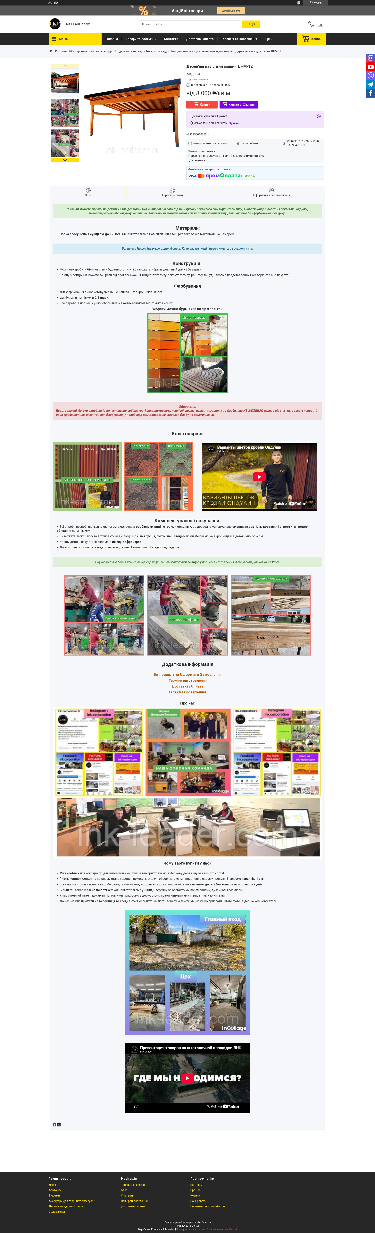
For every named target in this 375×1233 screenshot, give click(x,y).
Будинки (54, 1195)
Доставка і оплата (200, 39)
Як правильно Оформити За (179, 674)
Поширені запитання (134, 1201)
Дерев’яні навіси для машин (214, 51)
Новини (195, 1195)
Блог (124, 1190)
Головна (111, 39)
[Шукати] (251, 24)
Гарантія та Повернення (239, 39)
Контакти (171, 39)
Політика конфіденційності (207, 1206)
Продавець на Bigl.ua (187, 1225)
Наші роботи (198, 1201)
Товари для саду (156, 51)
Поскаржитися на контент (190, 1229)
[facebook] (54, 1125)
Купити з (235, 104)
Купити (205, 104)
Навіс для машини (181, 51)
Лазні (52, 1184)
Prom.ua (206, 1222)
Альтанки (55, 1190)
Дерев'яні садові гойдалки (66, 1206)
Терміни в (177, 680)
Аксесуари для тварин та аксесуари (72, 1201)
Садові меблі (57, 1211)
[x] (59, 1125)
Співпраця (128, 1195)
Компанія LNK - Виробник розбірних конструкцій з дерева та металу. (99, 51)
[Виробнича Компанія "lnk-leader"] (55, 24)
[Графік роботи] (320, 24)
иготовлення (196, 680)
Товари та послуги (139, 39)
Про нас (195, 1190)
